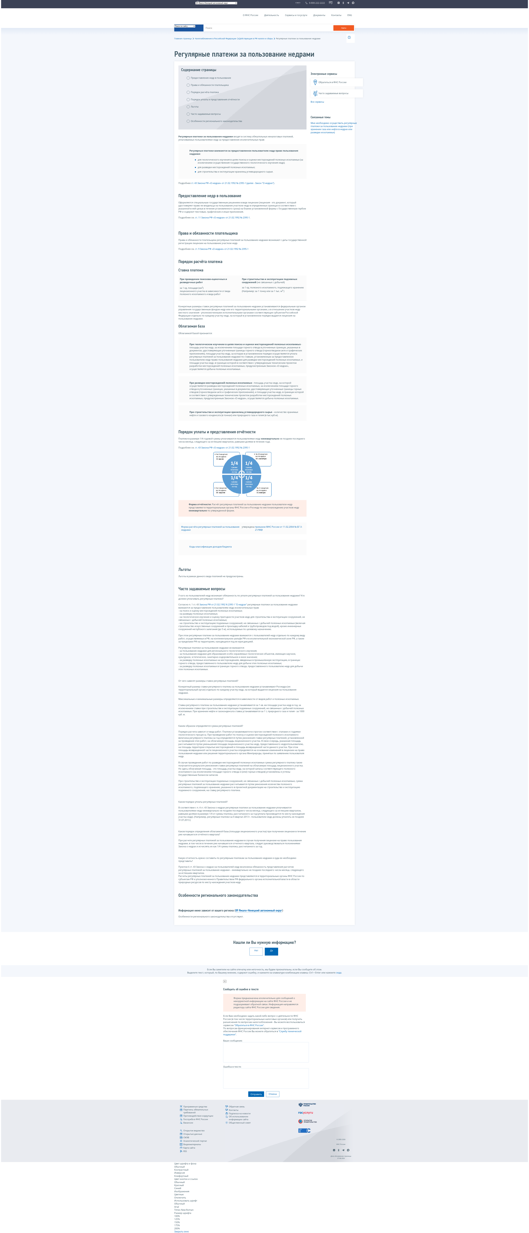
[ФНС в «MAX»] (353, 3)
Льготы (195, 106)
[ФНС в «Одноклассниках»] (343, 3)
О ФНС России (250, 15)
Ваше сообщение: (232, 1040)
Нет (256, 950)
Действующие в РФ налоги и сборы (256, 38)
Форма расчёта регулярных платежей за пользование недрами (210, 528)
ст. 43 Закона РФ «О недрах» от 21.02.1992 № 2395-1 (222, 447)
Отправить (256, 1094)
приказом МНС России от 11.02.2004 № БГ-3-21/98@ (278, 528)
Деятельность (271, 15)
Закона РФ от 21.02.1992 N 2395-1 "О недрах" (223, 604)
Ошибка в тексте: (232, 1066)
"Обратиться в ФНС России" (249, 1025)
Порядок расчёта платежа (205, 92)
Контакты (336, 15)
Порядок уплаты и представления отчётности (215, 99)
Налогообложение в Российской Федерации (215, 38)
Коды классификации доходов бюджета (210, 546)
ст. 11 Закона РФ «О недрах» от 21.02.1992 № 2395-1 (222, 217)
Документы (319, 15)
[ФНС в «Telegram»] (348, 3)
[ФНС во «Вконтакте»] (339, 3)
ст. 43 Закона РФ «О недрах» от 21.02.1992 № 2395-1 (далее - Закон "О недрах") (232, 183)
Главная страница (183, 38)
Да (271, 950)
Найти (343, 28)
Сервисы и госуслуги (296, 15)
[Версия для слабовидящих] (298, 2)
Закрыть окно (181, 1231)
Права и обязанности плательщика (210, 85)
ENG (349, 15)
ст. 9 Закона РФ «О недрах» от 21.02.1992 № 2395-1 (222, 248)
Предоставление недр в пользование (211, 77)
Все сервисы (317, 101)
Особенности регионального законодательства (216, 121)
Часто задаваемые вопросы (206, 113)
